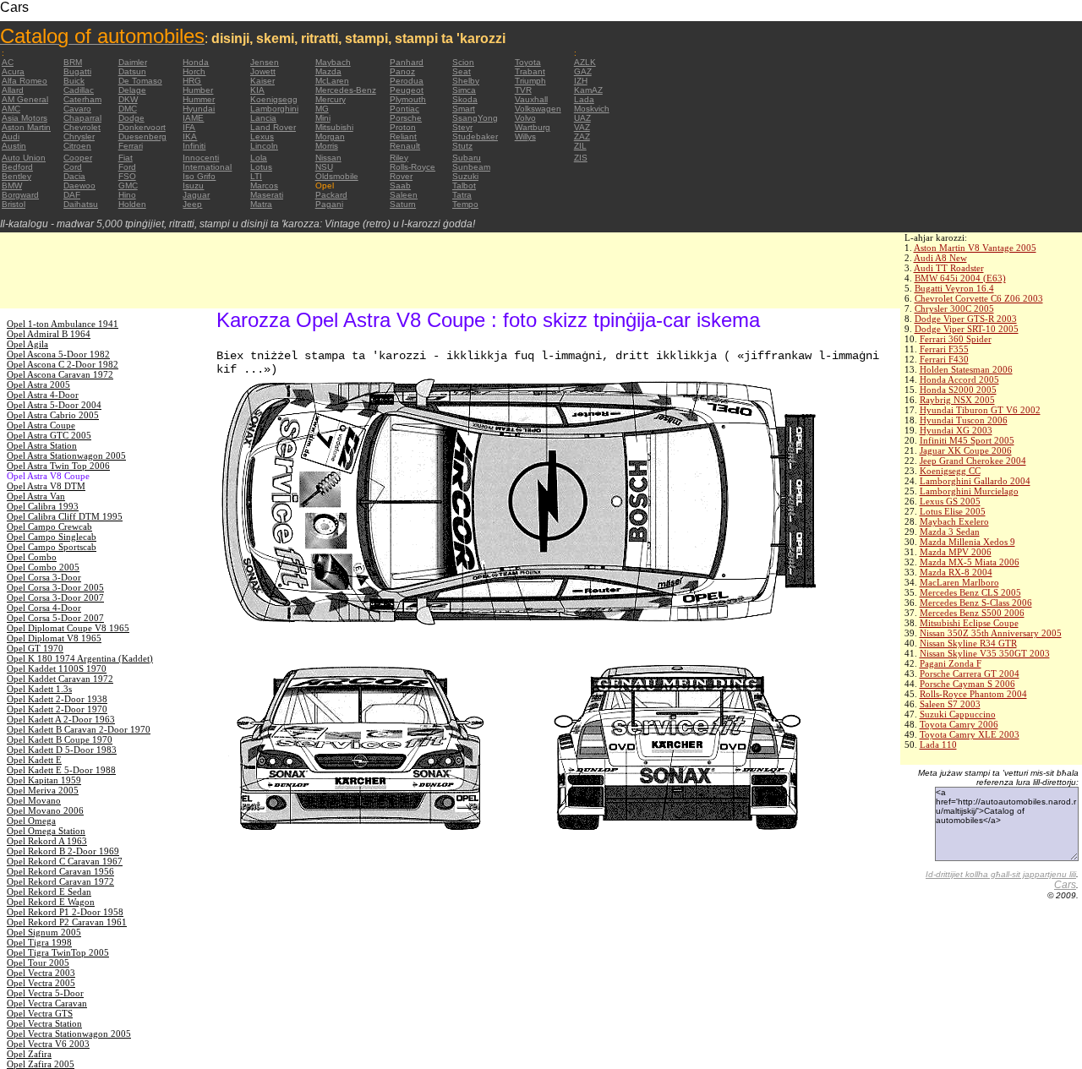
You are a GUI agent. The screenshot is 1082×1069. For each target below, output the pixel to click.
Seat (461, 71)
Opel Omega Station (46, 831)
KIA (257, 90)
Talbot (464, 185)
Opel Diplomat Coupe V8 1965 (68, 628)
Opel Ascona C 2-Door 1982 (62, 364)
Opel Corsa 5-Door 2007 (55, 618)
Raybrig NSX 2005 (957, 400)
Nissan (328, 157)
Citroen (77, 145)
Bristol (13, 204)
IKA (190, 136)
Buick (74, 80)
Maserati (266, 194)
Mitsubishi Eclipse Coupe (969, 623)
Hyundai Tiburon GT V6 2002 (980, 410)
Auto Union (24, 157)
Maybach (333, 62)
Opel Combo (32, 557)
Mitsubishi (334, 127)
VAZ (582, 127)
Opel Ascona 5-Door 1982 (58, 354)
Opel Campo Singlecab (51, 537)
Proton (403, 127)
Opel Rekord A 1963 (47, 841)
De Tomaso (140, 80)
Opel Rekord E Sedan (49, 891)
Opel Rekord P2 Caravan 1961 (67, 922)
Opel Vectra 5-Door (45, 993)
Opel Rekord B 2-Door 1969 (63, 851)
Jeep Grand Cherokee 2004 (973, 460)
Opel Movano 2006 (45, 810)
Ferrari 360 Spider (956, 339)
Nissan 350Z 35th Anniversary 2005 (991, 633)
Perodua (407, 80)
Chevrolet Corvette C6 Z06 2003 (979, 298)
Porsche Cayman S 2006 (967, 684)
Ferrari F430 (944, 359)
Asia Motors (24, 118)
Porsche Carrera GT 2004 (969, 673)
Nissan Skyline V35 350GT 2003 (985, 653)
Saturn (403, 204)
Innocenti (201, 157)
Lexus (262, 136)
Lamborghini (274, 108)
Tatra (462, 194)
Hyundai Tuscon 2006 (964, 420)
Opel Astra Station (42, 445)
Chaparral (82, 118)
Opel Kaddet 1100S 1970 (57, 668)
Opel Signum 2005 (44, 932)
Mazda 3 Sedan (950, 531)
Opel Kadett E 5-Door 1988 (61, 770)
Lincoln (264, 145)
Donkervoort (142, 127)
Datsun (132, 71)
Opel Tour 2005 (38, 962)
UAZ (582, 118)
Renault (405, 145)
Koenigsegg (274, 99)
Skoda (465, 99)
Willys (525, 136)
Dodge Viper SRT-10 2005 (967, 329)
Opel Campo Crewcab (49, 526)
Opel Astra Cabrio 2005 (53, 415)
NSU (324, 167)
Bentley (16, 176)
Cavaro (77, 108)
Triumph (530, 80)
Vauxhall (531, 99)
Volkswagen (538, 108)
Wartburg (532, 127)
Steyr (462, 127)
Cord (72, 167)
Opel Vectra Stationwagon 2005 (69, 1033)
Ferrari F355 (944, 349)
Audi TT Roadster (949, 268)
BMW (12, 185)
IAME (193, 118)
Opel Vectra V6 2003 (48, 1044)
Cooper (77, 157)
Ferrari (130, 145)
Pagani (329, 204)
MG (322, 108)
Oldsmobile (336, 176)
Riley (399, 157)
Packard (331, 194)
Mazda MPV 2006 (956, 552)
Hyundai (199, 108)
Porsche (406, 118)
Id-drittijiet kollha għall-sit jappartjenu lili (1001, 874)
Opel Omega (31, 820)
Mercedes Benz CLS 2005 (970, 592)
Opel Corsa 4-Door (44, 608)
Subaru (466, 157)
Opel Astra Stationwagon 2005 (66, 455)
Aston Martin (26, 127)
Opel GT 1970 (35, 648)
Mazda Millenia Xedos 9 (967, 542)
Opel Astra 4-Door (43, 395)
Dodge (131, 118)
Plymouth (408, 99)
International (207, 167)
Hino (127, 194)
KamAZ (588, 90)
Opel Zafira (29, 1054)
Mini (323, 118)
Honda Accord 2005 (959, 379)
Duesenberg (142, 136)
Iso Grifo (199, 176)
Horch (194, 71)
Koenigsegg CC (950, 471)
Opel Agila (27, 344)
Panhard (407, 62)
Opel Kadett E (34, 760)
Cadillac (78, 90)
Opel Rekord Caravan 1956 (60, 871)
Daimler (132, 62)
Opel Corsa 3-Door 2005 (55, 587)
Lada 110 (938, 744)
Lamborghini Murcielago (969, 491)
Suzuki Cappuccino (958, 714)
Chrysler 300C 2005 (954, 308)
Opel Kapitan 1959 (44, 780)
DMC (127, 108)
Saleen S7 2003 (950, 704)
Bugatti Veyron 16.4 (954, 288)
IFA (189, 127)
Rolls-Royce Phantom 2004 (973, 694)
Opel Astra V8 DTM (46, 486)
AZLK (585, 62)
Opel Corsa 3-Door (44, 577)
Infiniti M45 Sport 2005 (967, 440)
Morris (326, 145)
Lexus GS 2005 (950, 501)
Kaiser (262, 80)
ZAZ (582, 136)
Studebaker (475, 136)
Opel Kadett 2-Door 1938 (57, 699)
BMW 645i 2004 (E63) (960, 278)
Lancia (263, 118)
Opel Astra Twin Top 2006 (58, 466)
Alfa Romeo (24, 80)
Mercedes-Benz (345, 90)
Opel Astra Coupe (41, 425)
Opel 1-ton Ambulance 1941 (62, 324)
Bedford (17, 167)
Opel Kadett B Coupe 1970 (59, 739)
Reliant (403, 136)
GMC (128, 185)
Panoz (402, 71)
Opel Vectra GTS (40, 1013)
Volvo (525, 118)
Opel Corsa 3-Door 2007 (55, 597)
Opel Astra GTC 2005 (49, 435)
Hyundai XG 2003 (956, 430)
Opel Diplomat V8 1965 (54, 638)
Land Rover (273, 127)
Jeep (192, 204)
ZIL (580, 145)
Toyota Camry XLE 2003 (969, 734)
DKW (128, 99)
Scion (463, 62)
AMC (11, 108)
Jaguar (196, 194)
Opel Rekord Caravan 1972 (60, 881)
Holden (132, 204)
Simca (464, 90)
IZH (580, 80)
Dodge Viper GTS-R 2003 (966, 319)
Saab (400, 185)
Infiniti (194, 145)
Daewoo (79, 185)
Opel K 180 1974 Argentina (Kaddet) (80, 658)
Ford (127, 167)
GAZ (583, 71)
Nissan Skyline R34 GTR (968, 643)
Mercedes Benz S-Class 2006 (976, 602)
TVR (523, 90)
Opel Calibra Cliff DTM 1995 (65, 516)
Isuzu (193, 185)
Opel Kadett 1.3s (39, 689)
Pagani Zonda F (950, 663)
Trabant (530, 71)
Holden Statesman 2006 (966, 369)
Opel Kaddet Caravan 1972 (60, 679)
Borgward (20, 194)
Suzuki (465, 176)
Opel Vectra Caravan (47, 1003)
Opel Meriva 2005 (43, 790)
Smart (463, 108)
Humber (198, 90)
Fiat (125, 157)
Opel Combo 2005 (43, 567)
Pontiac (404, 108)
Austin (14, 145)
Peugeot (407, 90)
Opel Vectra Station (44, 1023)
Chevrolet (82, 127)
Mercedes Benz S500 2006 (972, 613)
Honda (196, 62)
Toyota (528, 62)
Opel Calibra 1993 (43, 506)
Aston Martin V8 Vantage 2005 (975, 248)
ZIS (580, 157)
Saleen (404, 194)
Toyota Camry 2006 (959, 724)
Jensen (264, 62)
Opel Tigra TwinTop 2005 (58, 952)
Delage (132, 90)
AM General (25, 99)
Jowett (263, 71)
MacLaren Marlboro (959, 582)
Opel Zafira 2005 (40, 1064)
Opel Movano (34, 800)
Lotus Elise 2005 (953, 511)
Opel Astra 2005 (38, 384)
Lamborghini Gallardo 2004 (975, 481)
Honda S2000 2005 (958, 390)
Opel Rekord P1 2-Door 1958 (65, 912)
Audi (10, 136)
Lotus (261, 167)
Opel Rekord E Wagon (51, 902)
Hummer (199, 99)
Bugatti (77, 71)
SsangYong (475, 118)
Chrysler (79, 136)
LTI (256, 176)
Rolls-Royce (412, 167)
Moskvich (591, 108)
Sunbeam (471, 167)
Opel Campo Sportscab (51, 547)
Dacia (74, 176)
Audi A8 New (940, 258)
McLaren (332, 80)
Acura (13, 71)
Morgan (330, 136)
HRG (192, 80)
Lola (258, 157)
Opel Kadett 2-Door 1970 (57, 709)
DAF (71, 194)
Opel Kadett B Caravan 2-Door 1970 (78, 729)
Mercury (330, 99)
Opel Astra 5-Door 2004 (54, 405)
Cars (1065, 885)
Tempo (465, 204)
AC (8, 62)
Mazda (328, 71)
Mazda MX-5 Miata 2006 (969, 562)
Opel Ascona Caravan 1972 (60, 374)
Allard (13, 90)
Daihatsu (80, 204)
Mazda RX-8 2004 (956, 572)
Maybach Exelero (954, 521)
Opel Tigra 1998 (39, 942)
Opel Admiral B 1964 (48, 334)
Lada (584, 99)
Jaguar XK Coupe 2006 (966, 450)
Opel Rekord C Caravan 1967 (65, 861)
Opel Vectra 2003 (41, 973)
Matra (261, 204)
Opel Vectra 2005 (41, 983)
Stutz (462, 145)
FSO (127, 176)
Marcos (264, 185)
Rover (401, 176)
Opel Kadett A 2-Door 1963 (61, 719)
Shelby (465, 80)
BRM (72, 62)
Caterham (82, 99)
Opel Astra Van (36, 496)
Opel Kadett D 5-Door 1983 (62, 749)
